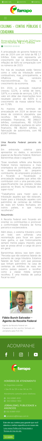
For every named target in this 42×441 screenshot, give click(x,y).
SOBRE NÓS (7, 2)
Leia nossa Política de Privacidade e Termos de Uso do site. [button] (18, 429)
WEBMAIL (36, 2)
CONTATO (22, 2)
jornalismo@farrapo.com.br (17, 416)
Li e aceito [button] (9, 437)
